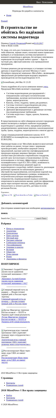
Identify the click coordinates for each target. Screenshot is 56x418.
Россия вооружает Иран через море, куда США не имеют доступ (14, 360)
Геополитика (12, 233)
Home (8, 15)
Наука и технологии (15, 228)
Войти (9, 395)
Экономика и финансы (16, 259)
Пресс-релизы (12, 235)
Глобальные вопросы (15, 242)
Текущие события (14, 240)
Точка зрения (12, 254)
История (10, 249)
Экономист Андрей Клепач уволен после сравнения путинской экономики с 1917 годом (14, 282)
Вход (38, 2)
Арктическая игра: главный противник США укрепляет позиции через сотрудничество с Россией (15, 343)
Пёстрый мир (12, 238)
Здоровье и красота (14, 247)
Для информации (14, 245)
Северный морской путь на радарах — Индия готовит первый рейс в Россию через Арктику (14, 302)
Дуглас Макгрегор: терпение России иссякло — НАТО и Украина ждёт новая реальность (15, 319)
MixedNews (28, 6)
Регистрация (47, 2)
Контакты (10, 383)
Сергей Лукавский (17, 43)
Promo (4, 21)
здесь (45, 86)
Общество (10, 252)
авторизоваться (47, 208)
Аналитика (11, 231)
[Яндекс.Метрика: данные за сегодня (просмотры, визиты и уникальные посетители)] (21, 409)
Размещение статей (14, 385)
